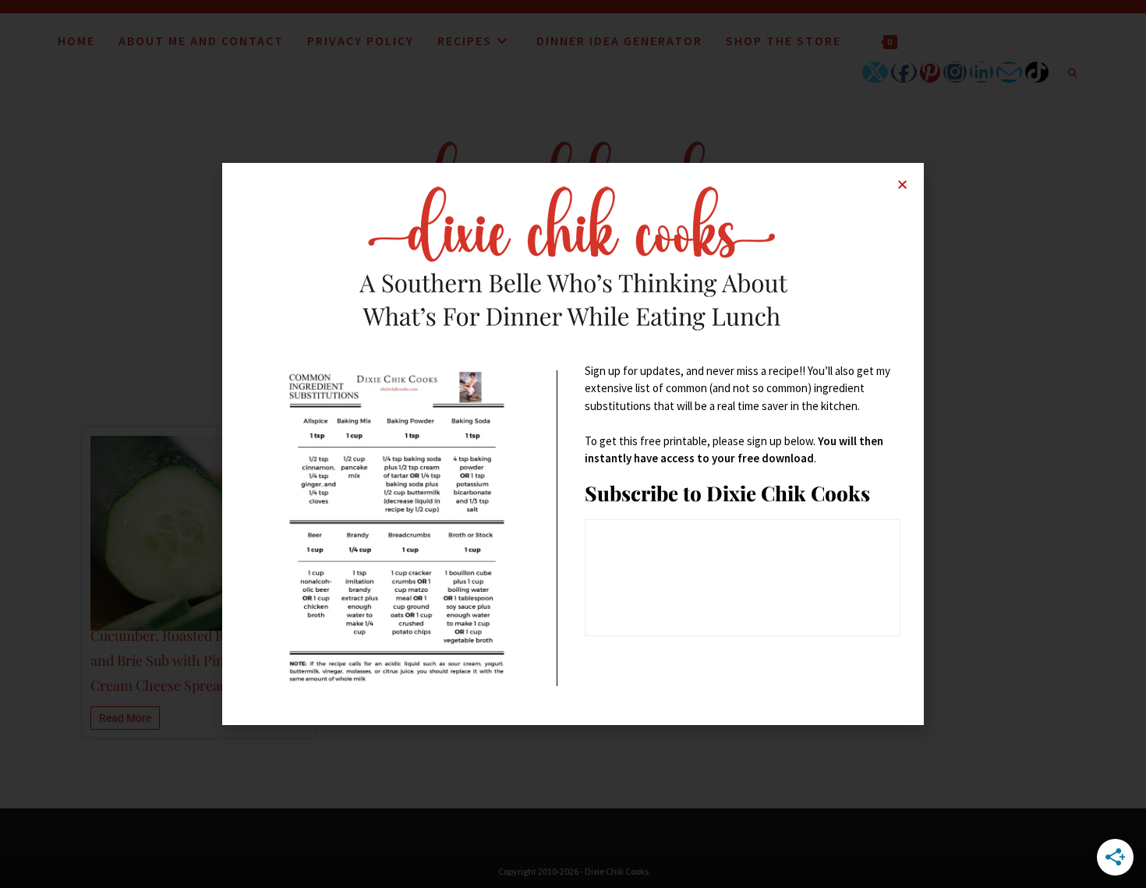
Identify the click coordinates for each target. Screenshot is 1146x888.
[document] (573, 444)
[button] (902, 184)
